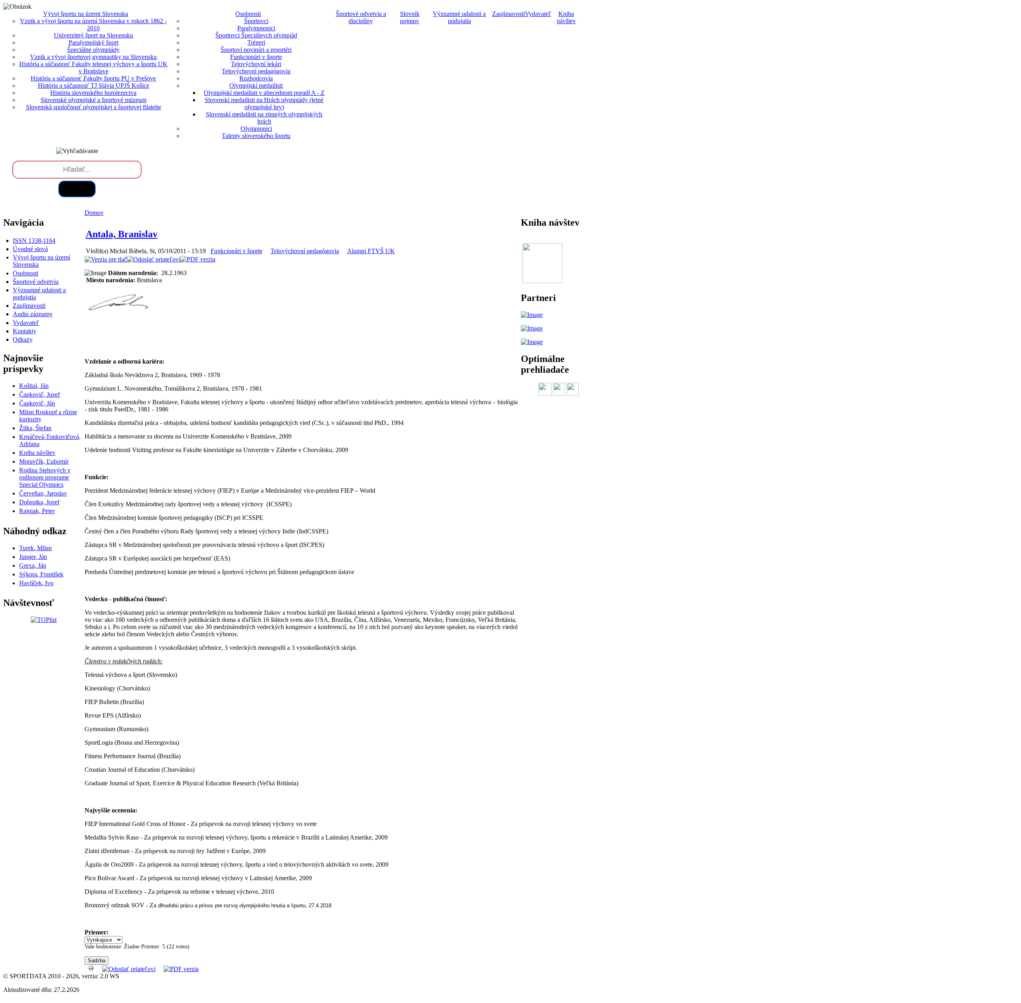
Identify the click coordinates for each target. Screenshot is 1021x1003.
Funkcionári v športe (256, 56)
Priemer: (96, 932)
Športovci (256, 21)
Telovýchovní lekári (256, 64)
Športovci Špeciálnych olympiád (256, 35)
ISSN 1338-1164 (34, 240)
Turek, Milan (35, 548)
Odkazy (23, 339)
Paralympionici (256, 28)
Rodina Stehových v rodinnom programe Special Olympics (45, 477)
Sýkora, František (41, 574)
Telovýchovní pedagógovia (256, 71)
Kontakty (24, 331)
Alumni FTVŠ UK (371, 251)
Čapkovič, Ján (37, 403)
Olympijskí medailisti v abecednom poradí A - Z (264, 92)
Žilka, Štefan (35, 428)
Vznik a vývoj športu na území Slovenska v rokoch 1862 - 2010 (93, 24)
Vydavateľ (538, 13)
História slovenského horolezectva (93, 92)
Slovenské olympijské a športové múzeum (93, 99)
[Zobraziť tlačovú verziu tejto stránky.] (106, 259)
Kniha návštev (566, 17)
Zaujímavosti (508, 13)
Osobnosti (25, 273)
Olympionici (256, 128)
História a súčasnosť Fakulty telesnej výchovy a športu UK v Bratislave (93, 68)
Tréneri (256, 42)
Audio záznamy (33, 314)
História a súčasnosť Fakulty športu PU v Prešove (93, 78)
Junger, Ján (33, 556)
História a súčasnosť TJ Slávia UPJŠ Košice (93, 85)
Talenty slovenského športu (256, 135)
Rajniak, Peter (37, 510)
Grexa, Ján (32, 565)
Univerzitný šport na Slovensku (93, 35)
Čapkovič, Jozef (39, 394)
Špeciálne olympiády (93, 49)
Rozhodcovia (256, 78)
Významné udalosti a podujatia (459, 17)
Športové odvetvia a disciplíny (361, 17)
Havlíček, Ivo (36, 583)
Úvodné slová (30, 249)
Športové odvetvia (36, 281)
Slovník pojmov (410, 17)
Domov (94, 212)
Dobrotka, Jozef (39, 502)
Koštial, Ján (34, 385)
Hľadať (77, 188)
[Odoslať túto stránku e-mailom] (153, 259)
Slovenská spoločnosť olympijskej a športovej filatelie (93, 107)
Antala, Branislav (122, 234)
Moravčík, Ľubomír (44, 461)
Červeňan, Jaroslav (43, 493)
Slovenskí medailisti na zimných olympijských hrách (264, 118)
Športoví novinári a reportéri (256, 49)
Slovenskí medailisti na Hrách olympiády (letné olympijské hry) (264, 103)
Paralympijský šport (93, 42)
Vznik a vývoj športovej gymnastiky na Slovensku (93, 56)
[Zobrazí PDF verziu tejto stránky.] (197, 259)
